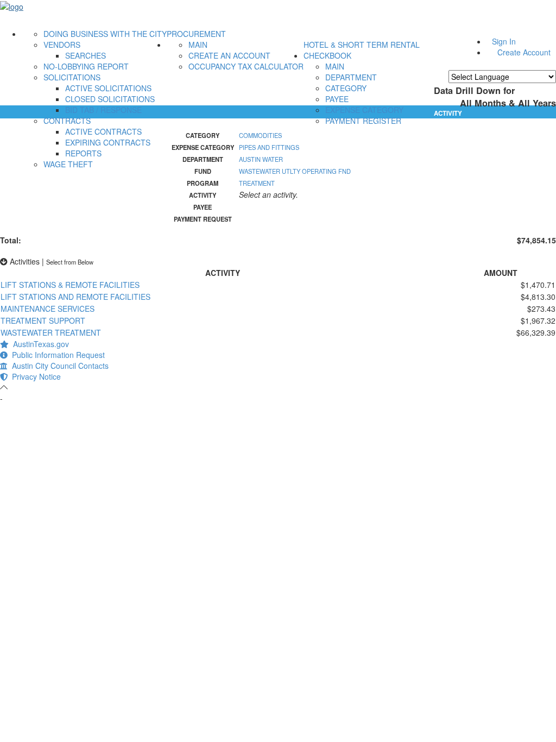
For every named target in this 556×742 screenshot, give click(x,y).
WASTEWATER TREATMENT (51, 332)
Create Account (524, 52)
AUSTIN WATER (261, 159)
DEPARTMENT (351, 77)
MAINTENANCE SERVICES (47, 308)
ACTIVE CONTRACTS (103, 131)
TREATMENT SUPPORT (43, 320)
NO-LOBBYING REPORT (86, 66)
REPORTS (83, 153)
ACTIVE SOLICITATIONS (108, 88)
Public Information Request (56, 354)
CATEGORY (346, 88)
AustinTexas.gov (39, 343)
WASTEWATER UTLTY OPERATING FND (295, 171)
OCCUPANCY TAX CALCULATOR (246, 66)
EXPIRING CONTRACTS (107, 142)
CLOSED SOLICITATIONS (110, 98)
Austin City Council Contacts (58, 365)
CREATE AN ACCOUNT (229, 55)
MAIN (197, 44)
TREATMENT (257, 183)
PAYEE (337, 98)
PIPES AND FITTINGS (269, 147)
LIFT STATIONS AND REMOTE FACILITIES (75, 296)
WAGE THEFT (68, 164)
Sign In (504, 41)
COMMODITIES (260, 135)
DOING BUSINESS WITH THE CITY (105, 33)
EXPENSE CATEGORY (364, 109)
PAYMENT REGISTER (363, 120)
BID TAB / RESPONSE (103, 109)
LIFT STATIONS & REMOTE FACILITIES (70, 284)
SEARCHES (85, 55)
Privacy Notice (34, 376)
